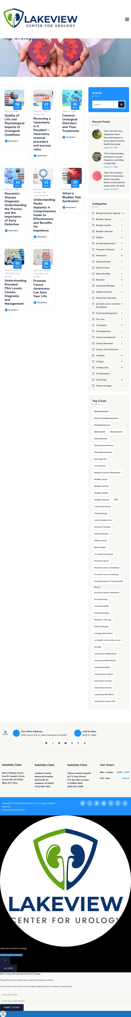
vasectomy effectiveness (105, 660)
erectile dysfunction (103, 520)
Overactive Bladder (105, 286)
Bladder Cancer (103, 219)
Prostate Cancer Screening (106, 574)
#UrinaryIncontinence (103, 445)
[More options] (5, 960)
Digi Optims (19, 810)
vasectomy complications (105, 653)
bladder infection (102, 500)
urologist (67, 189)
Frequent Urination (105, 249)
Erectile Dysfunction (105, 243)
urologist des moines (103, 633)
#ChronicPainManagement (106, 418)
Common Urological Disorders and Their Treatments (70, 123)
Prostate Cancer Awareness (106, 567)
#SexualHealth (100, 438)
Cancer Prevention (102, 506)
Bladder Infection (104, 231)
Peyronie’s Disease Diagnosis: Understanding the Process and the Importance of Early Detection (15, 208)
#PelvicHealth (116, 432)
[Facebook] (46, 743)
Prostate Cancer (101, 561)
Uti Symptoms (103, 373)
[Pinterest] (78, 743)
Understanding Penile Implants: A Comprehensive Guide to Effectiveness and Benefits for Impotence (44, 215)
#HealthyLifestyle (102, 425)
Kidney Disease (103, 261)
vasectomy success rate (104, 701)
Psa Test (100, 319)
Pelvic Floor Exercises (106, 298)
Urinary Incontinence (106, 337)
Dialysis (99, 237)
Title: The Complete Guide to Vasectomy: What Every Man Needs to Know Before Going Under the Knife (114, 179)
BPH (116, 500)
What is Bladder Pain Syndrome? (71, 197)
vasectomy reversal (102, 687)
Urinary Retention (104, 343)
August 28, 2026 (111, 147)
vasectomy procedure (103, 674)
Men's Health (100, 547)
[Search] (121, 104)
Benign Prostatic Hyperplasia (110, 213)
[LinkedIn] (59, 743)
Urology (99, 361)
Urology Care (11, 111)
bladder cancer (100, 479)
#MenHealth (99, 432)
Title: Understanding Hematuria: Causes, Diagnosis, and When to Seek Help (114, 158)
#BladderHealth (101, 411)
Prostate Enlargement (107, 313)
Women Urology (103, 385)
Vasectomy (38, 114)
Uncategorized (40, 195)
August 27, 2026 (111, 167)
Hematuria (101, 255)
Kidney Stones (103, 267)
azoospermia (100, 466)
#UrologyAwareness (103, 452)
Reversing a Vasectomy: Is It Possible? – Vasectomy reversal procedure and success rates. (42, 134)
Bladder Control (101, 486)
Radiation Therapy (102, 620)
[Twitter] (52, 743)
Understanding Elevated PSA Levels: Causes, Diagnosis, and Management (15, 292)
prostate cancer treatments (106, 592)
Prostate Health (101, 606)
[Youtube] (65, 743)
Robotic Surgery (101, 626)
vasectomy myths (102, 667)
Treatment (101, 325)
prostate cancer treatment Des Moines (13, 273)
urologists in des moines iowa (107, 640)
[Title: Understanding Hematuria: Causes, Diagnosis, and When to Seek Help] (97, 160)
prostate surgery (101, 613)
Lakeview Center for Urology (32, 803)
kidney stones (100, 540)
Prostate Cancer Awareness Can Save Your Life (41, 288)
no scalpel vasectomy (103, 554)
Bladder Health (103, 225)
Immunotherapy (101, 534)
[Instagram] (71, 743)
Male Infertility (103, 273)
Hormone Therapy (102, 527)
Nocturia (100, 280)
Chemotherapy (100, 513)
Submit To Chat (12, 1007)
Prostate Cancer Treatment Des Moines (108, 582)
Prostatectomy (101, 599)
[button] (65, 1014)
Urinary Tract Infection (107, 349)
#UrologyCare (100, 459)
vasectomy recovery (103, 681)
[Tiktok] (84, 743)
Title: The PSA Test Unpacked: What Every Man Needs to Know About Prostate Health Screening (114, 137)
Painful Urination (104, 292)
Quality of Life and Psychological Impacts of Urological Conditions (15, 125)
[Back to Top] (125, 1013)
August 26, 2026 (111, 189)
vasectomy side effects (104, 694)
